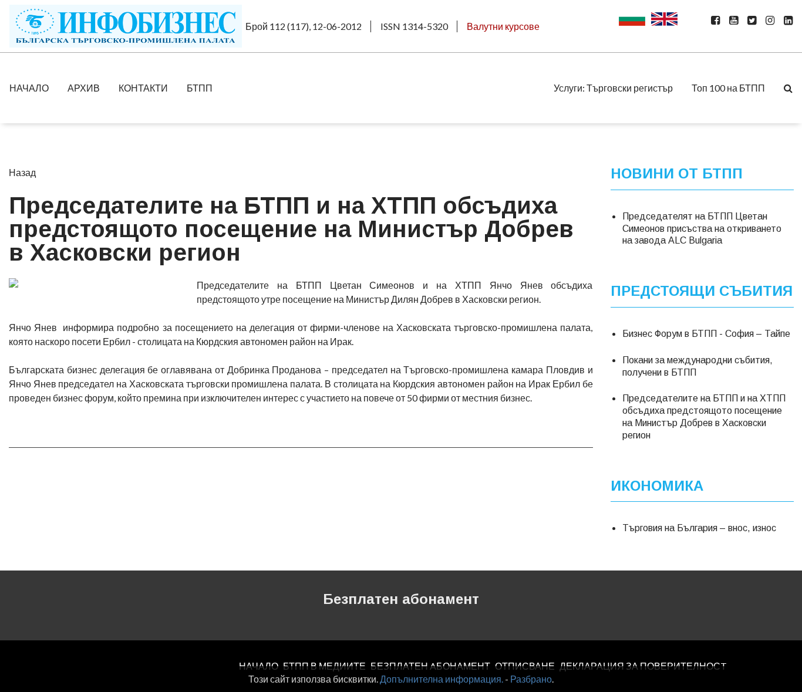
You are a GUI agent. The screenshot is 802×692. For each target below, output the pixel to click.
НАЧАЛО (29, 87)
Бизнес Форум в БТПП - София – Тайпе (706, 334)
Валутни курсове (503, 26)
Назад (22, 172)
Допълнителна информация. (441, 678)
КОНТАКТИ (143, 87)
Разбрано (531, 678)
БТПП (200, 87)
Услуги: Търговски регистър (613, 87)
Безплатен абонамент (401, 599)
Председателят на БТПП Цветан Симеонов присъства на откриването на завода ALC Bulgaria (701, 228)
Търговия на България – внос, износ (699, 528)
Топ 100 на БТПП (728, 87)
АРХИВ (84, 87)
